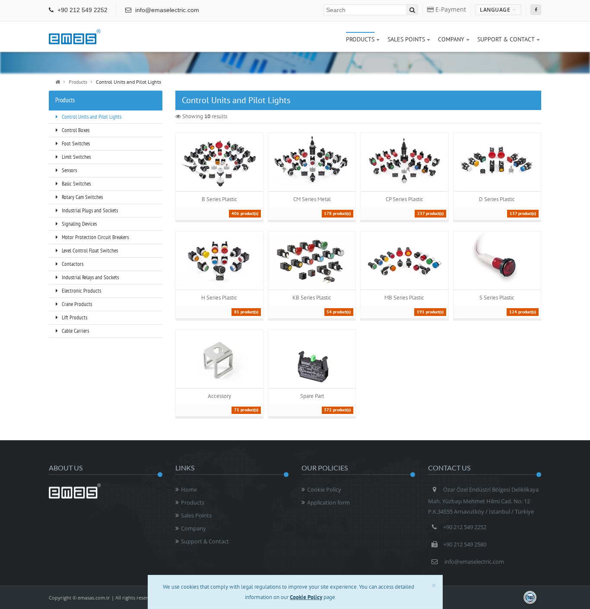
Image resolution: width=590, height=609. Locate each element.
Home (189, 489)
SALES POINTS (406, 39)
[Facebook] (535, 9)
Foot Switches (75, 143)
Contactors (71, 264)
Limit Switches (75, 157)
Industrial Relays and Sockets (89, 277)
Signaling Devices (78, 223)
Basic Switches (75, 183)
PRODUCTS (360, 39)
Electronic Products (80, 290)
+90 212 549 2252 (82, 9)
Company (193, 528)
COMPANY (451, 39)
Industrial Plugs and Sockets (89, 210)
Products (78, 82)
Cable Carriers (74, 330)
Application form (328, 502)
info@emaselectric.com (166, 9)
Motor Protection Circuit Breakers (94, 237)
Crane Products (76, 304)
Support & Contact (205, 541)
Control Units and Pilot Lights (90, 116)
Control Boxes (74, 130)
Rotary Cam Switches (81, 197)
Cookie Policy (324, 489)
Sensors (68, 170)
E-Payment (450, 9)
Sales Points (196, 515)
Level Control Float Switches (89, 250)
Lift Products (73, 317)
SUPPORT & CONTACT (506, 39)
